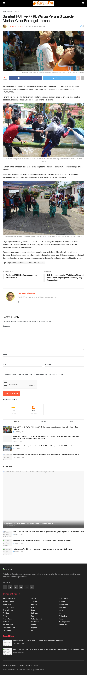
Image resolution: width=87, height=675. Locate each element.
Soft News (62, 607)
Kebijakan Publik (9, 628)
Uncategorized (64, 622)
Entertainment (8, 610)
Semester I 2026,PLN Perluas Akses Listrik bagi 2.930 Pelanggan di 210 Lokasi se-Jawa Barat (46, 454)
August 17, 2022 (31, 26)
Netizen (33, 607)
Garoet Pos (11, 670)
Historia (6, 622)
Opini (33, 616)
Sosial (61, 610)
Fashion (6, 613)
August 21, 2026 (18, 543)
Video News (63, 625)
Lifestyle (34, 601)
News (10, 11)
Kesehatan (7, 631)
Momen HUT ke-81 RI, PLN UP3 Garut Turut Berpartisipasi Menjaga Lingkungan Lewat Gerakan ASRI (48, 531)
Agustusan (12, 263)
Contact (35, 665)
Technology (63, 616)
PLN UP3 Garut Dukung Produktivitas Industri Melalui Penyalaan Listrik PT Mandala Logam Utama (48, 446)
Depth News (7, 604)
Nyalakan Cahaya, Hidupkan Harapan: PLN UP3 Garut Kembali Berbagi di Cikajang (42, 540)
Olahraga (34, 613)
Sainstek (62, 601)
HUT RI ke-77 (39, 263)
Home (4, 11)
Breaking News (8, 601)
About (5, 665)
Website (48, 364)
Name (6, 354)
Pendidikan (35, 622)
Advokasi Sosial (9, 598)
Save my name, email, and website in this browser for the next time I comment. (34, 374)
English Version (8, 607)
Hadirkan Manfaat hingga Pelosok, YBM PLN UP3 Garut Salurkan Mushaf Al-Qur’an (42, 549)
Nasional (34, 604)
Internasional (8, 625)
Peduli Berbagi (36, 619)
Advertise (13, 665)
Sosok (61, 613)
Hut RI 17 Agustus (25, 263)
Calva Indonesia (39, 670)
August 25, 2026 (10, 526)
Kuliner (33, 598)
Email (5, 364)
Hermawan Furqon (16, 26)
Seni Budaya (63, 604)
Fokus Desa (7, 619)
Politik (33, 625)
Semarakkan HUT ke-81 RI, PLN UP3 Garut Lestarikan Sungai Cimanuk (28, 523)
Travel (61, 619)
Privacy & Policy (25, 665)
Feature (5, 616)
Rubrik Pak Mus (64, 598)
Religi (33, 631)
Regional (16, 11)
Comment (7, 326)
